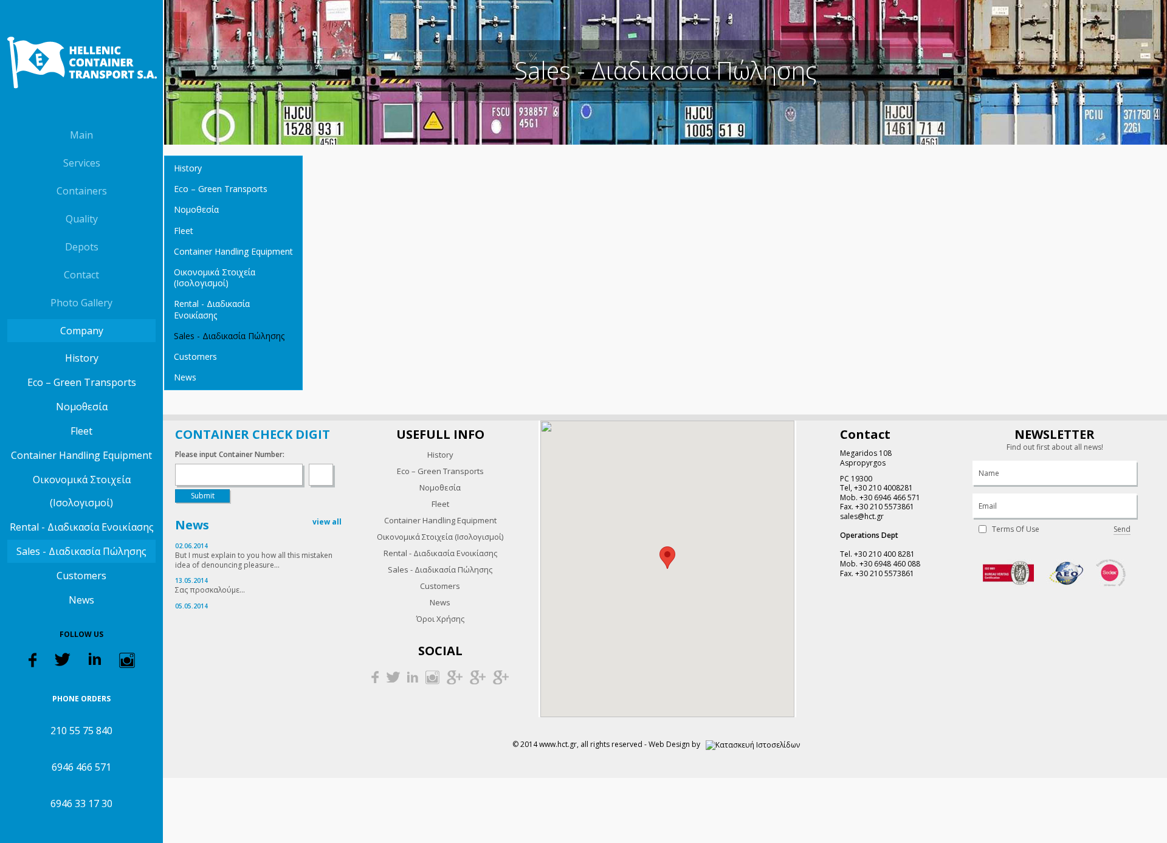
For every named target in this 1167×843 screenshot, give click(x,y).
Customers (81, 575)
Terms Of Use (1015, 529)
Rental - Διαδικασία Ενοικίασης (82, 527)
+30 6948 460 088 (889, 564)
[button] (667, 557)
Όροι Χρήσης (440, 618)
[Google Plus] (455, 676)
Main (81, 135)
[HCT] (81, 62)
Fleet (81, 431)
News (81, 600)
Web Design (669, 744)
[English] (92, 108)
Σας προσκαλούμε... (210, 590)
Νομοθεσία (82, 406)
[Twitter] (63, 658)
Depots (81, 246)
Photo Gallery (81, 302)
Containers (82, 191)
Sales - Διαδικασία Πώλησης (81, 551)
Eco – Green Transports (81, 382)
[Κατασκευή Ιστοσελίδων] (753, 744)
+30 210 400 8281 (884, 554)
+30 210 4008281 (883, 488)
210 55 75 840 (81, 730)
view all (327, 522)
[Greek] (70, 108)
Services (81, 163)
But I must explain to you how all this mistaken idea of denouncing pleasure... (253, 560)
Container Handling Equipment (81, 455)
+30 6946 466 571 (889, 497)
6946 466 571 (81, 767)
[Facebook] (32, 659)
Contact (81, 274)
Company (81, 330)
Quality (82, 218)
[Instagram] (127, 660)
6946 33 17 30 (81, 803)
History (81, 358)
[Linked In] (95, 658)
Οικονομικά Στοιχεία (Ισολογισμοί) (82, 491)
